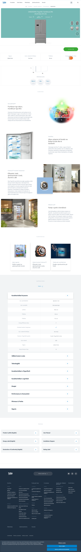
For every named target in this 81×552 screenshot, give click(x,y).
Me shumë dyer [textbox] (56, 305)
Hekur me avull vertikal (36, 513)
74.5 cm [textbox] (56, 318)
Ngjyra (23, 345)
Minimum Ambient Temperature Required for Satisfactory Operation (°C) (24, 415)
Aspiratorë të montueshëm (24, 499)
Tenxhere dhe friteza (22, 516)
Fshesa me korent (59, 500)
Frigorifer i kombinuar (38, 6)
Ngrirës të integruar (11, 495)
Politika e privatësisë (17, 535)
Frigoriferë (9, 488)
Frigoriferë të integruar (11, 494)
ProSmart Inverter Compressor (24, 327)
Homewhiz (31, 535)
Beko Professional (71, 491)
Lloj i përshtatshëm (24, 300)
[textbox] (56, 327)
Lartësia (24, 309)
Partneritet (70, 492)
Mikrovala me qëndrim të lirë (24, 495)
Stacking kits (34, 518)
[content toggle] (67, 295)
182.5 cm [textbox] (56, 309)
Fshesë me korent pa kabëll (61, 498)
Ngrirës (8, 490)
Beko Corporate (71, 489)
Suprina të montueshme (23, 497)
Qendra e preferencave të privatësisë (62, 549)
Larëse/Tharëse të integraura (47, 517)
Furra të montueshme (23, 490)
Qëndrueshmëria (23, 526)
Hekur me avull (34, 510)
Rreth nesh (70, 487)
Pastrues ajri (58, 490)
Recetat (33, 526)
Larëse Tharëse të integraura (35, 500)
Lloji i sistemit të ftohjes (24, 331)
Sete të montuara (22, 501)
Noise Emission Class (23, 349)
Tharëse (33, 505)
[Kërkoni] (78, 2)
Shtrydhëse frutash (22, 509)
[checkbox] (56, 327)
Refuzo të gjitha (62, 546)
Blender (20, 511)
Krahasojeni (47, 17)
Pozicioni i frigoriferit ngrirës (23, 336)
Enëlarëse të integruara (11, 507)
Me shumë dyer (46, 6)
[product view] (72, 23)
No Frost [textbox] (56, 331)
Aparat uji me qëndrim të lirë (24, 518)
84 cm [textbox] (56, 314)
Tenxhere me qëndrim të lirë (24, 488)
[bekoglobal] (4, 3)
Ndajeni (30, 17)
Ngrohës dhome (59, 492)
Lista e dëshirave (39, 17)
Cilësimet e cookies (61, 542)
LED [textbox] (56, 340)
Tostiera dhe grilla (22, 514)
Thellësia (24, 314)
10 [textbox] (56, 415)
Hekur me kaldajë (35, 511)
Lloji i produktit (23, 305)
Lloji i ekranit (24, 340)
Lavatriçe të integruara (36, 491)
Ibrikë (20, 507)
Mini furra (21, 492)
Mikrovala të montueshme (24, 494)
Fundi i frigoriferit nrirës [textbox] (56, 336)
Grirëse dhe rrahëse (22, 513)
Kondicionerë (58, 488)
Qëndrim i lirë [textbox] (56, 301)
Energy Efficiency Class (24, 323)
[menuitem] (12, 2)
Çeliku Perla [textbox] (56, 345)
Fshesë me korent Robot (60, 497)
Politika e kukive (25, 535)
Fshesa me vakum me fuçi (61, 502)
